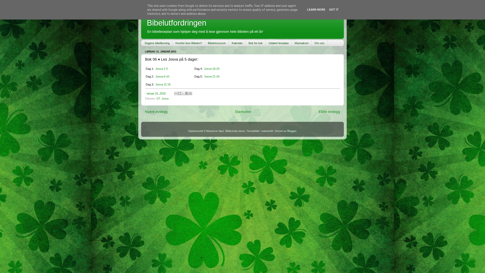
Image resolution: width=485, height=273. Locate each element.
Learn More (316, 9)
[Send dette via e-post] (176, 93)
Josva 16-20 (211, 68)
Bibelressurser (217, 43)
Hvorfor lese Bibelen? (188, 43)
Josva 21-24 (211, 76)
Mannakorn (302, 43)
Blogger (291, 131)
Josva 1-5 (161, 68)
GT (158, 98)
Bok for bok (256, 43)
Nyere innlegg (156, 112)
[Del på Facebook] (187, 93)
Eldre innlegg (329, 112)
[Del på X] (183, 93)
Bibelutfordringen (176, 22)
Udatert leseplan (279, 43)
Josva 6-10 (162, 76)
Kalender (237, 43)
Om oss (319, 43)
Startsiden (243, 112)
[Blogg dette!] (179, 93)
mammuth (267, 131)
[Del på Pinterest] (190, 93)
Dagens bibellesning (157, 43)
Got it (334, 9)
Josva (165, 98)
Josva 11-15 (163, 84)
